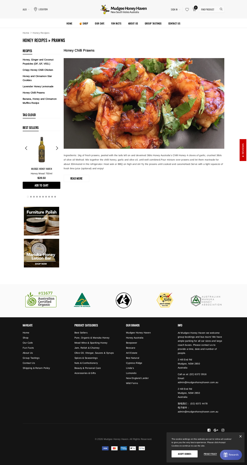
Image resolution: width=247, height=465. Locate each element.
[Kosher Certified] (123, 300)
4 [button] (37, 197)
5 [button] (40, 197)
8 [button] (49, 197)
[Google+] (216, 430)
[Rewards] (231, 455)
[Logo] (124, 8)
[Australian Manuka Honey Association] (206, 301)
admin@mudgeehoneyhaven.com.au (198, 382)
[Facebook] (209, 430)
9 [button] (52, 197)
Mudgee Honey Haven (41, 168)
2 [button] (31, 197)
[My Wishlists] (186, 9)
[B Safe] (165, 300)
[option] (41, 162)
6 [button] (43, 197)
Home (26, 32)
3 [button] (34, 197)
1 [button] (28, 197)
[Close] (240, 437)
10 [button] (55, 197)
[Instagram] (222, 430)
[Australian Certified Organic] (41, 300)
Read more (76, 178)
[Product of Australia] (82, 300)
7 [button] (46, 197)
